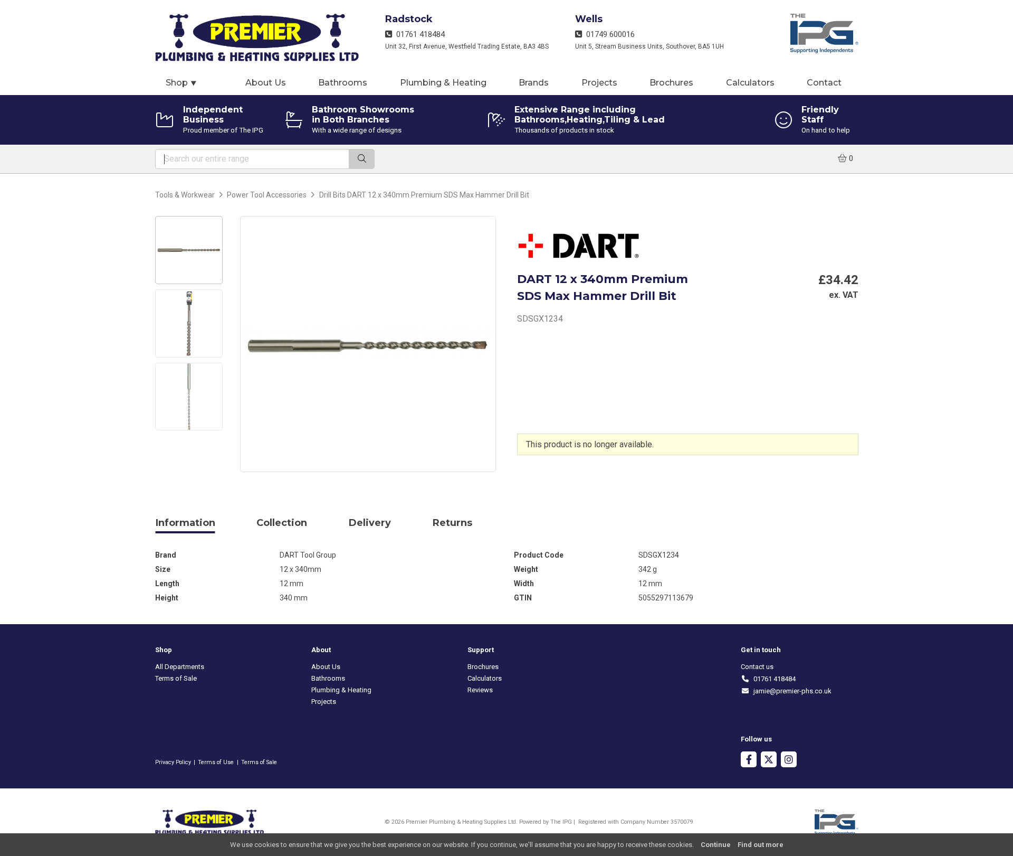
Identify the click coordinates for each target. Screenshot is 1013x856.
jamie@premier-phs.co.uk (791, 691)
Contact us (757, 667)
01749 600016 (608, 34)
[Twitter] (769, 761)
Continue (716, 845)
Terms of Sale (176, 678)
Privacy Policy (173, 762)
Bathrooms (342, 83)
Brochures (671, 83)
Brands (534, 83)
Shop (181, 83)
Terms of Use (216, 762)
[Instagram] (789, 761)
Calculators (750, 83)
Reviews (480, 690)
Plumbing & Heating (443, 83)
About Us (265, 83)
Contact (824, 83)
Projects (599, 83)
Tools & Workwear (185, 195)
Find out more (760, 845)
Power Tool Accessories (267, 195)
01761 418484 (418, 34)
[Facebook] (749, 761)
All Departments (179, 667)
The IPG (561, 822)
